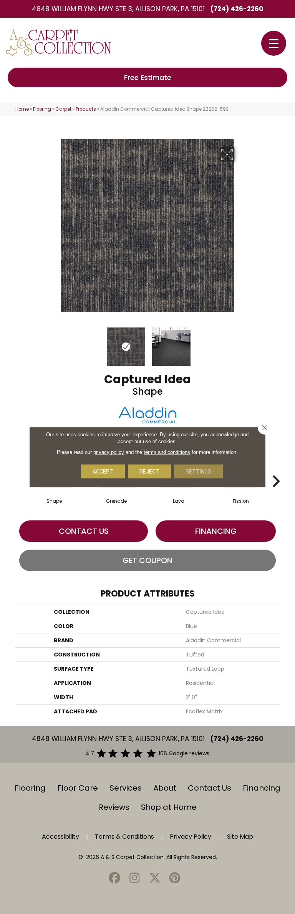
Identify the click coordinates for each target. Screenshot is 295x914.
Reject (149, 472)
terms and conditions (167, 452)
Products (86, 109)
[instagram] (135, 878)
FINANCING (216, 531)
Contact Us (84, 531)
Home (22, 109)
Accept (103, 472)
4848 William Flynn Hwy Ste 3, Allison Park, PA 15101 (118, 8)
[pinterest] (175, 878)
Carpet (63, 109)
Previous (55, 343)
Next (240, 343)
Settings (198, 472)
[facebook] (114, 878)
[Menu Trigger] (273, 43)
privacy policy (108, 452)
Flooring (42, 109)
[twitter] (155, 878)
